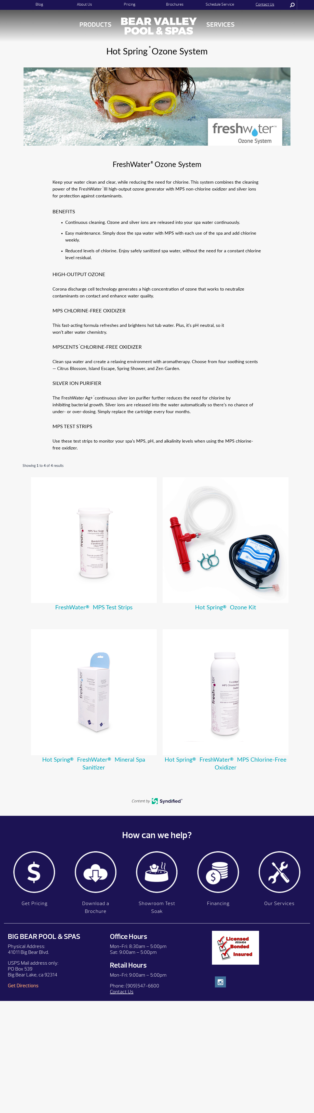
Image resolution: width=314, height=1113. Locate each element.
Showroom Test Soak (157, 907)
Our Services (279, 903)
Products (95, 25)
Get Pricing (35, 903)
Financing (218, 903)
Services (220, 25)
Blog (39, 4)
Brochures (174, 4)
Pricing (129, 4)
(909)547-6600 (142, 986)
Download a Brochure (95, 907)
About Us (84, 4)
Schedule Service (220, 4)
